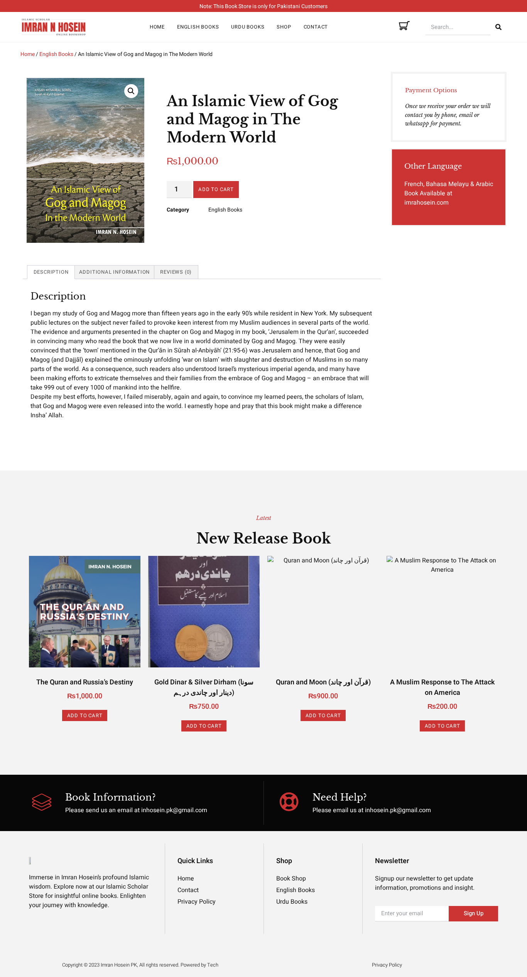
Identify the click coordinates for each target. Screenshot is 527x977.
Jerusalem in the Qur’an (301, 332)
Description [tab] (51, 272)
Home (157, 26)
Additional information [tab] (114, 272)
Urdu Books (247, 26)
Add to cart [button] (85, 715)
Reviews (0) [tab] (176, 272)
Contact (316, 26)
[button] (131, 91)
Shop (284, 26)
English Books (198, 26)
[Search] (498, 27)
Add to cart (216, 189)
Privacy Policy (387, 965)
